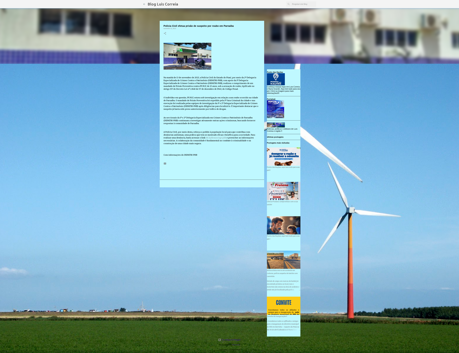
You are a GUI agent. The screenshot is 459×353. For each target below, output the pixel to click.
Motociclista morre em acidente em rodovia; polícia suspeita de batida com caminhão (282, 273)
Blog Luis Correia (163, 4)
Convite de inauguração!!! (277, 316)
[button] (165, 33)
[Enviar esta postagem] (165, 164)
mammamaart (236, 344)
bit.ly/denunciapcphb (216, 137)
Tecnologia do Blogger (231, 340)
